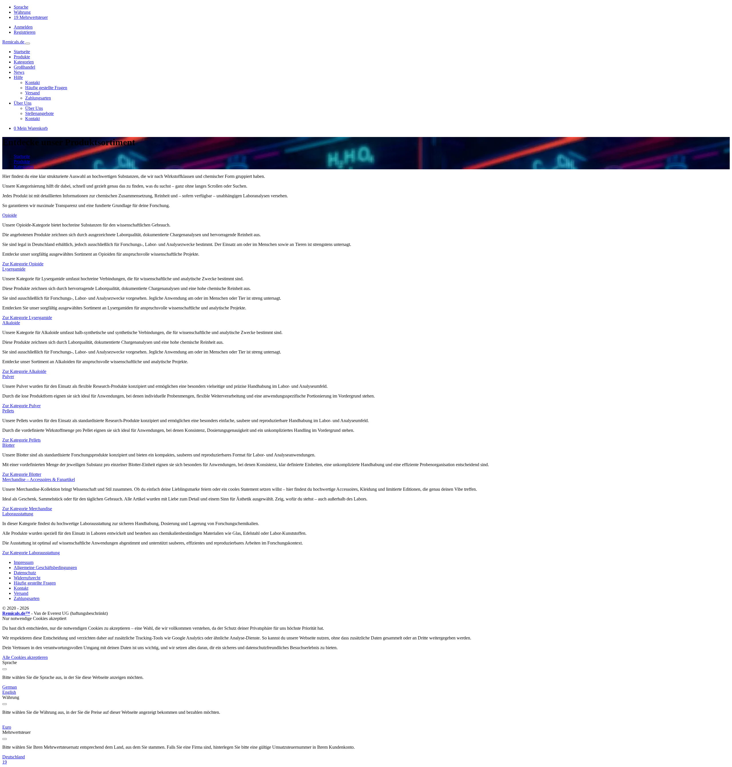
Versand (32, 92)
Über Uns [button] (22, 103)
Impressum (23, 562)
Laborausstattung (17, 513)
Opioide (9, 215)
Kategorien (24, 61)
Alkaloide (11, 322)
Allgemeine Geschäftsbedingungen (45, 567)
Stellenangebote (39, 113)
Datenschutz (25, 572)
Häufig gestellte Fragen (46, 87)
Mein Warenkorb (31, 128)
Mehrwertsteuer (31, 17)
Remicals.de (13, 41)
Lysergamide (13, 269)
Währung (22, 12)
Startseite (22, 51)
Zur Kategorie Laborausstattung (31, 552)
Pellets (8, 410)
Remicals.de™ (16, 613)
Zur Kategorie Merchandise (27, 508)
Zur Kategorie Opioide (22, 263)
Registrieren (24, 32)
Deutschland (13, 756)
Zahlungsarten (38, 98)
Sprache (21, 7)
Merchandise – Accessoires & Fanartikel (38, 479)
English (9, 692)
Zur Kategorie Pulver (21, 405)
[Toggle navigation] (27, 43)
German (9, 687)
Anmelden (23, 27)
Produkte (22, 56)
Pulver (8, 376)
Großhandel (24, 67)
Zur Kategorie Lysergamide (27, 317)
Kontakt (32, 82)
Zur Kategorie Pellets (21, 440)
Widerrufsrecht (27, 577)
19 (4, 762)
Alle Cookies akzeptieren (25, 657)
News (19, 72)
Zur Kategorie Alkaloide (24, 371)
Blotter (8, 445)
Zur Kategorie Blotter (21, 474)
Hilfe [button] (18, 77)
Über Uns (34, 108)
